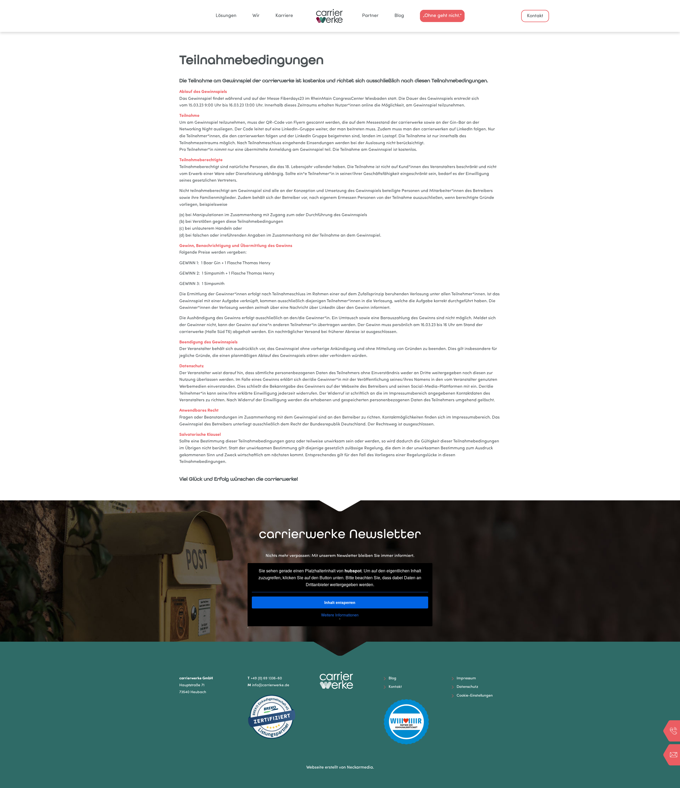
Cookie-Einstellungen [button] (475, 696)
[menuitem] (226, 16)
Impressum (466, 678)
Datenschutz (467, 687)
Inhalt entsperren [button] (339, 602)
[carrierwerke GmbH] (340, 16)
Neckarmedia (360, 767)
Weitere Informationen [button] (340, 615)
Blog (392, 678)
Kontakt (535, 16)
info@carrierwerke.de (270, 685)
